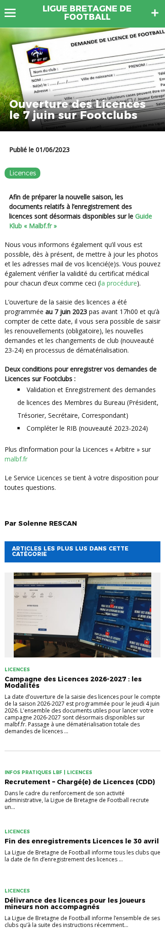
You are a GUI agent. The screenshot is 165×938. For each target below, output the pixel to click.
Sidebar (154, 12)
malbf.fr (16, 459)
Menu (14, 12)
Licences (22, 173)
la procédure (118, 283)
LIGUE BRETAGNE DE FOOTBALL (87, 13)
